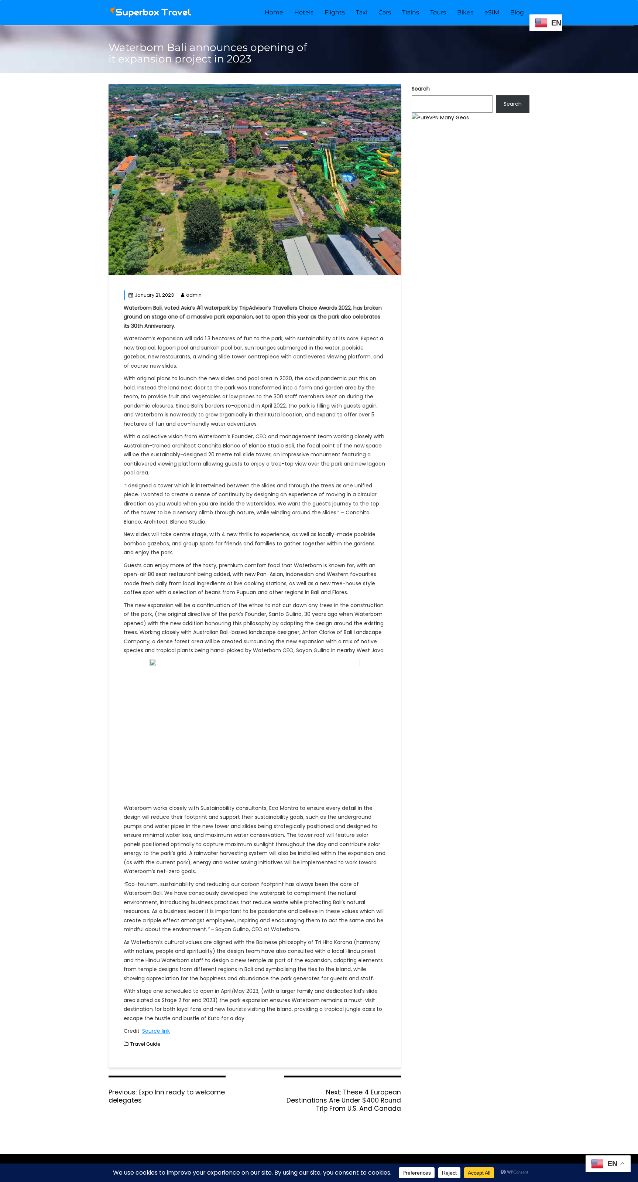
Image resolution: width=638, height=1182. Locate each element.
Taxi (361, 12)
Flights (335, 12)
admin (194, 295)
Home (274, 12)
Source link (156, 1031)
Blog (517, 12)
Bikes (465, 12)
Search (421, 88)
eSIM (491, 12)
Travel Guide (145, 1044)
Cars (384, 12)
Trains (410, 12)
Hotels (303, 12)
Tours (438, 12)
